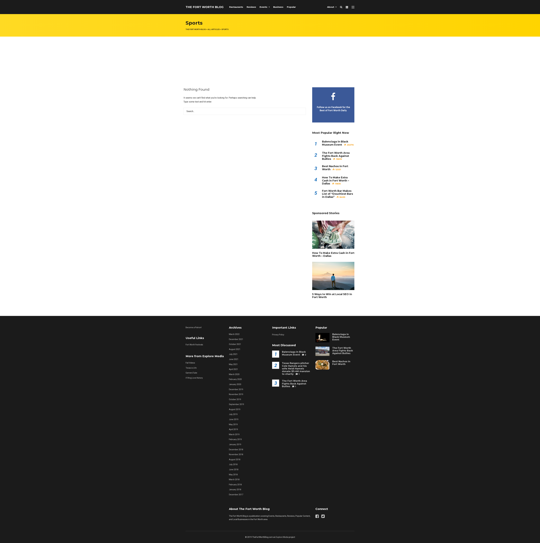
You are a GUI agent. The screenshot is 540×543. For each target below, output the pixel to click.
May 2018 (233, 474)
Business (278, 7)
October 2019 (235, 399)
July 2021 (233, 354)
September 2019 (236, 404)
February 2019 (235, 439)
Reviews (251, 7)
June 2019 (233, 419)
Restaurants (236, 7)
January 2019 (235, 444)
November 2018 (236, 454)
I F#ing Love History (194, 378)
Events (263, 7)
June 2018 (233, 469)
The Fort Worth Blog (205, 7)
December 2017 (236, 494)
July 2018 (233, 464)
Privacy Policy (278, 335)
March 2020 (234, 374)
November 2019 (236, 394)
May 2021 (233, 364)
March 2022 (234, 334)
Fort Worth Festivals (194, 345)
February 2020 (235, 379)
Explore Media (282, 537)
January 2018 (235, 489)
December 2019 (236, 389)
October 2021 (235, 344)
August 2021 (234, 349)
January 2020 (235, 384)
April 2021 (233, 369)
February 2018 (235, 484)
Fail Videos (190, 363)
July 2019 (233, 414)
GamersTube (191, 373)
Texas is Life (191, 368)
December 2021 (236, 339)
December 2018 (236, 449)
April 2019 (233, 429)
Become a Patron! (194, 327)
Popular (291, 7)
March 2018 (234, 479)
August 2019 (234, 409)
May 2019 (233, 424)
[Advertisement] (270, 57)
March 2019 (234, 434)
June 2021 (233, 359)
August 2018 (234, 459)
